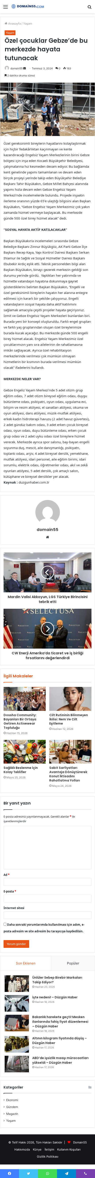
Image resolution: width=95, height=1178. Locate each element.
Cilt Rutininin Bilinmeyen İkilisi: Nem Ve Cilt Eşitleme (68, 719)
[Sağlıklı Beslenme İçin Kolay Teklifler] (25, 752)
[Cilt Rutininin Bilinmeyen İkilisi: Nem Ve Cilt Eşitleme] (70, 699)
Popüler (73, 963)
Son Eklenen (26, 963)
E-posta (10, 891)
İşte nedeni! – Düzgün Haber (55, 997)
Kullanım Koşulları (69, 1149)
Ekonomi (12, 1100)
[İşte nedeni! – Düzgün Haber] (17, 1003)
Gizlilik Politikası (47, 1156)
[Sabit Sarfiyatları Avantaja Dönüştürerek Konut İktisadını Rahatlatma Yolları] (70, 752)
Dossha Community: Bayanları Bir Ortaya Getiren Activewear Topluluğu (20, 721)
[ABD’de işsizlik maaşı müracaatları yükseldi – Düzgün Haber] (17, 1064)
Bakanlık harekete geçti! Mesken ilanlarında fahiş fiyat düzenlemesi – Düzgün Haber (60, 1021)
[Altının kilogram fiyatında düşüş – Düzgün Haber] (17, 1044)
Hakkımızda (22, 1149)
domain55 (16, 68)
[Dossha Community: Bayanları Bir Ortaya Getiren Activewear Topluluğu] (25, 699)
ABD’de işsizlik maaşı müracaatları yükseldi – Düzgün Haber (60, 1060)
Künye (37, 1149)
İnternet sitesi (14, 908)
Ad (7, 875)
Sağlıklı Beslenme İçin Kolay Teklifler (21, 770)
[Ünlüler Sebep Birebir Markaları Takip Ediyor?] (17, 983)
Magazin (12, 1114)
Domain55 (80, 1142)
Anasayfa (14, 23)
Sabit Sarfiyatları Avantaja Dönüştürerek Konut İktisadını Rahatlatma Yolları (68, 774)
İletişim (49, 1149)
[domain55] (28, 6)
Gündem (12, 1107)
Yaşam (27, 23)
